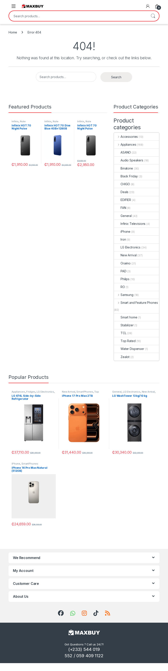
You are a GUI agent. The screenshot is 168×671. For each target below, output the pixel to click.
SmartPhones (84, 391)
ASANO (126, 152)
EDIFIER (126, 200)
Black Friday (129, 176)
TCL (123, 333)
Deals (124, 192)
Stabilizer (127, 325)
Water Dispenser (132, 349)
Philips (125, 279)
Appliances (128, 144)
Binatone (127, 168)
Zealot (125, 357)
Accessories (129, 136)
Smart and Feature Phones (139, 302)
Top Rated (128, 341)
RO (123, 287)
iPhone (125, 231)
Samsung (127, 295)
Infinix (15, 121)
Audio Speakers (132, 160)
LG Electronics (130, 247)
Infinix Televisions (133, 223)
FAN (123, 208)
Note (23, 121)
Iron (123, 239)
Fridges (30, 391)
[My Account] (147, 6)
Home (13, 32)
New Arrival (128, 255)
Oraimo (126, 263)
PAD (123, 271)
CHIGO (125, 184)
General (126, 216)
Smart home (129, 317)
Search (153, 16)
